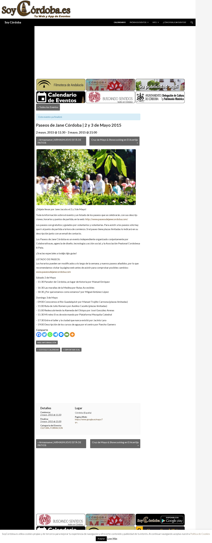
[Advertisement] (112, 51)
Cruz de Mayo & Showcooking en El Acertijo (114, 141)
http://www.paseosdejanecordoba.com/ (106, 219)
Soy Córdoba (13, 22)
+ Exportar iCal (71, 350)
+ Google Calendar (48, 350)
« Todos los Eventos (48, 107)
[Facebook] (38, 334)
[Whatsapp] (49, 334)
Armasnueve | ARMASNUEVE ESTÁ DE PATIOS (59, 141)
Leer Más (112, 538)
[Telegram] (55, 334)
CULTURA (44, 428)
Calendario (120, 22)
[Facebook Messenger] (61, 334)
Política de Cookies (200, 533)
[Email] (66, 334)
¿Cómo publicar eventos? (174, 22)
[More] (72, 334)
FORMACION (56, 428)
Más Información (46, 343)
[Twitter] (44, 334)
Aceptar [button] (101, 538)
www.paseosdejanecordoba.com (53, 271)
